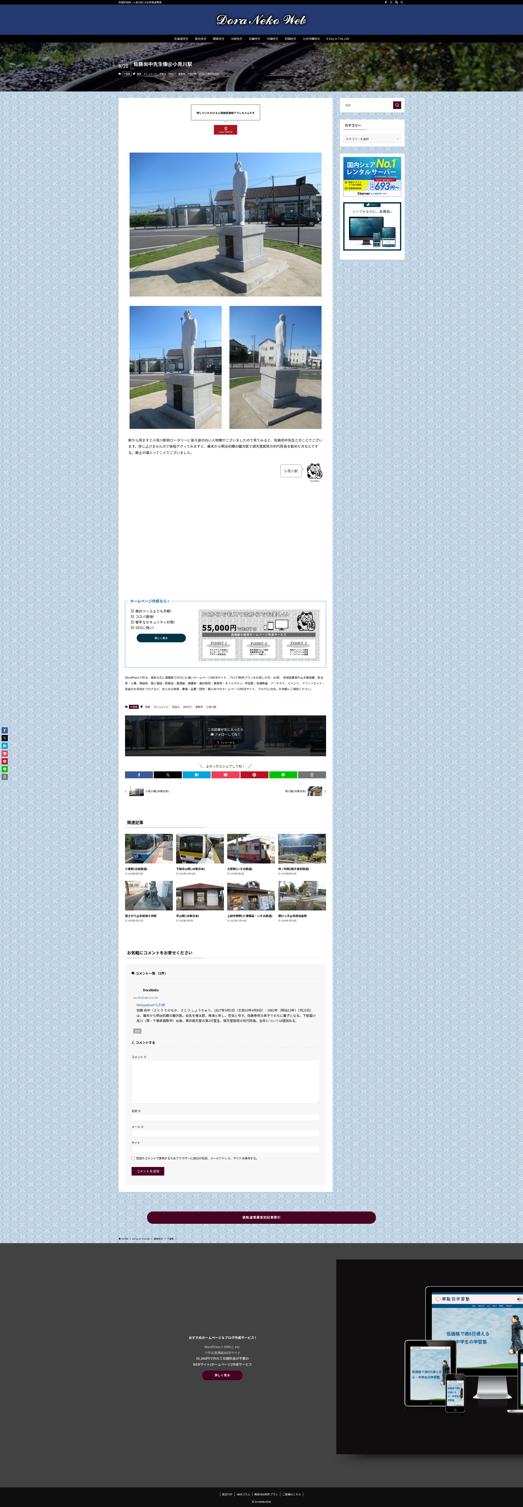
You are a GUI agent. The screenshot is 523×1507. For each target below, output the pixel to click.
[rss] (396, 2)
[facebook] (386, 2)
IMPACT (172, 73)
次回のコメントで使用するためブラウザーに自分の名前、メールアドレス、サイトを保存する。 (197, 1158)
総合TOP (227, 1494)
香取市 (181, 73)
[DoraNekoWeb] (261, 19)
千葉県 (126, 73)
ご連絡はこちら (291, 1494)
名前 (136, 1111)
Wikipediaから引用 (150, 1004)
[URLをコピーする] (312, 774)
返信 (137, 1031)
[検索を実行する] (397, 105)
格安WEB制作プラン (266, 1494)
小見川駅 (191, 73)
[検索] (402, 2)
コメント (139, 1057)
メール (138, 1126)
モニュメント (150, 73)
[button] (139, 774)
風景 (139, 73)
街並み (162, 73)
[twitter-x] (391, 2)
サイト (136, 1142)
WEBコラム (243, 1494)
